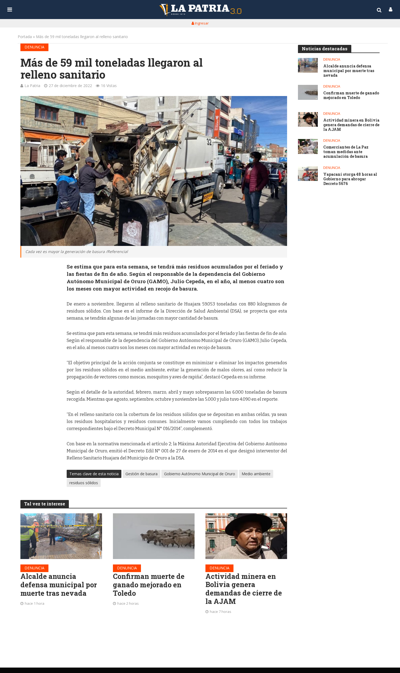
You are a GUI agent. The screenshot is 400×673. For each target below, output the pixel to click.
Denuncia (34, 47)
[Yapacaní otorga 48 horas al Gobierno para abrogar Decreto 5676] (308, 173)
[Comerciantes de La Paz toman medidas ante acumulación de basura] (308, 146)
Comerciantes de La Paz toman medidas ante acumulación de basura (345, 152)
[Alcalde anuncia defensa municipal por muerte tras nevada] (61, 536)
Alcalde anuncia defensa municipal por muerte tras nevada (58, 584)
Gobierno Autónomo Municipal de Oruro (199, 473)
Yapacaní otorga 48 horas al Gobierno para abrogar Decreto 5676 (350, 179)
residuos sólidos (83, 482)
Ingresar (201, 23)
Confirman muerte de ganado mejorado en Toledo (148, 584)
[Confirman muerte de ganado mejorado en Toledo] (154, 536)
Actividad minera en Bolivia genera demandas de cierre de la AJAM (243, 589)
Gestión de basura (141, 473)
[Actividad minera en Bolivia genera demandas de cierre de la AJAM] (246, 536)
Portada (25, 36)
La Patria (32, 85)
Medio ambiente (256, 473)
